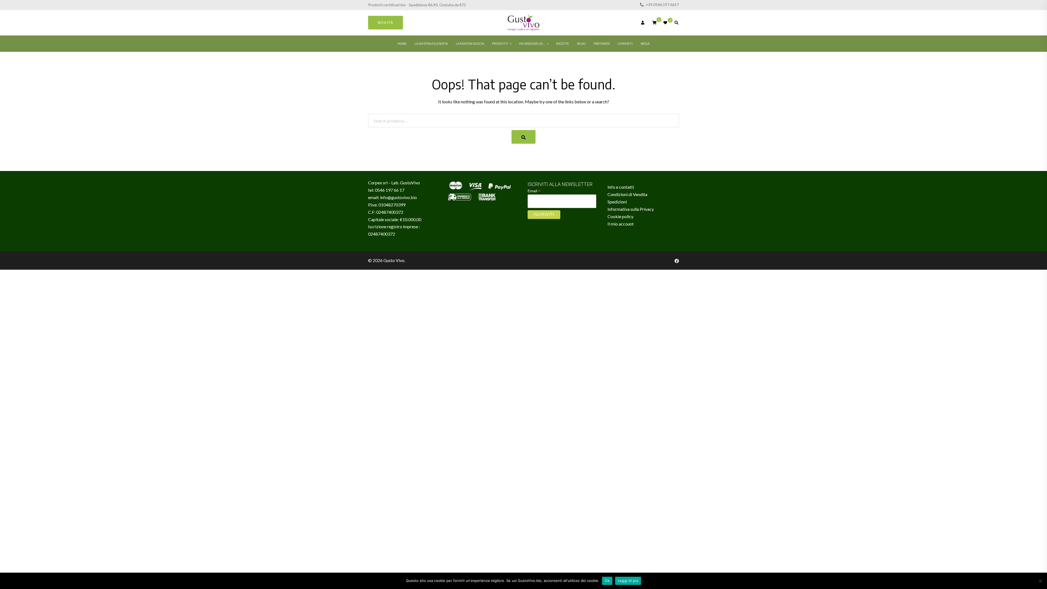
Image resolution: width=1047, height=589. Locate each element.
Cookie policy (620, 216)
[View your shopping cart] (654, 22)
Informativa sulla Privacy (630, 209)
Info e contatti (620, 187)
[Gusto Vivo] (523, 22)
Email (534, 191)
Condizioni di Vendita (627, 194)
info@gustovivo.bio (398, 197)
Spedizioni (617, 201)
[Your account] (643, 22)
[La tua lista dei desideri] (665, 22)
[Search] (523, 137)
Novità (385, 22)
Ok (607, 580)
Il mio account (620, 223)
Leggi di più (628, 580)
